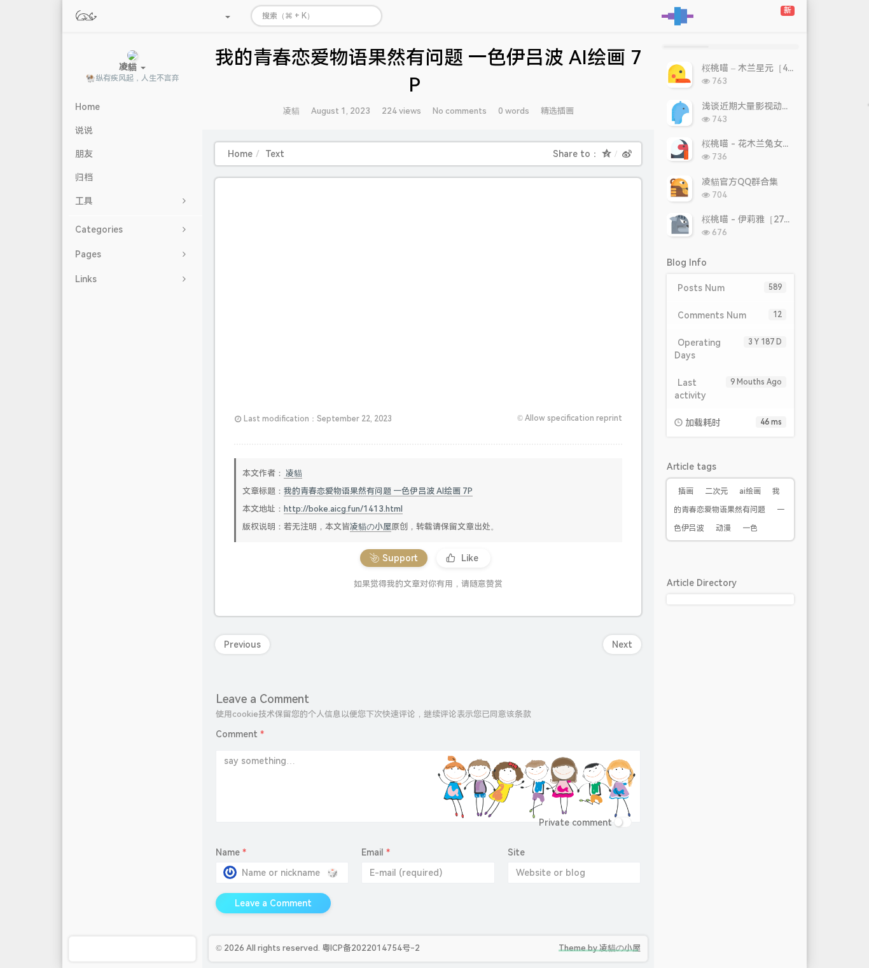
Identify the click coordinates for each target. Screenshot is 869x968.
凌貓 (291, 111)
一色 (750, 528)
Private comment (575, 822)
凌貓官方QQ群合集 (740, 182)
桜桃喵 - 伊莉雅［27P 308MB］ (766, 219)
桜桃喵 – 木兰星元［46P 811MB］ (770, 68)
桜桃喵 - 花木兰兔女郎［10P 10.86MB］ (782, 144)
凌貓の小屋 (370, 526)
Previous (242, 644)
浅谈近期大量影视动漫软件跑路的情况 (777, 106)
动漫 (723, 528)
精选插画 (557, 111)
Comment (240, 734)
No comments (460, 111)
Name (231, 852)
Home (240, 154)
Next (622, 644)
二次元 (716, 491)
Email (375, 852)
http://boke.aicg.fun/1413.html (343, 509)
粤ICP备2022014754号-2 (371, 948)
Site (516, 852)
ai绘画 (750, 491)
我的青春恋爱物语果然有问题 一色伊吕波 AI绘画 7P (378, 491)
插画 (685, 491)
